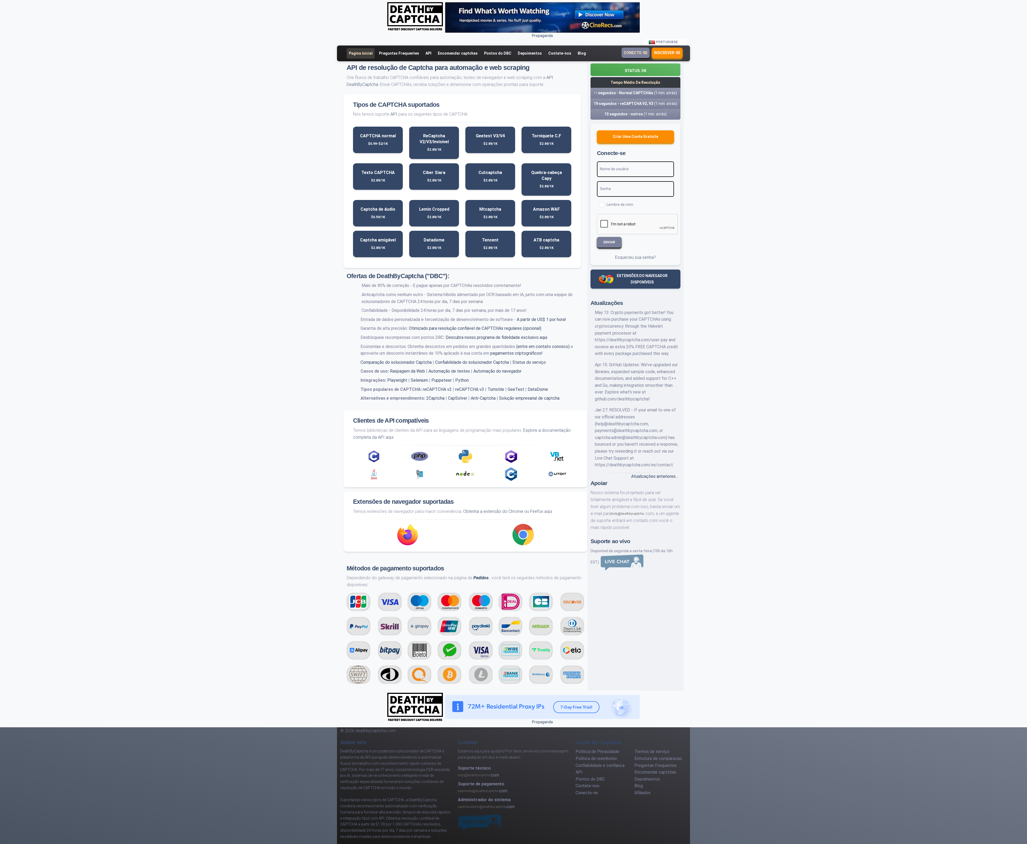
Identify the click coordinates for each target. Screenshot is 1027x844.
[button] (635, 69)
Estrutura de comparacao (658, 758)
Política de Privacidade (597, 751)
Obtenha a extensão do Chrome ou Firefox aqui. (508, 511)
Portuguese (667, 42)
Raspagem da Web (407, 371)
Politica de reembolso (596, 758)
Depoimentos (530, 53)
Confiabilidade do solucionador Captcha (472, 362)
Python (462, 380)
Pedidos (481, 577)
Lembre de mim (620, 204)
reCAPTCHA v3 (469, 389)
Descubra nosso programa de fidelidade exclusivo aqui (496, 337)
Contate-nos (559, 53)
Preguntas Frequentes (399, 53)
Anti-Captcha (483, 398)
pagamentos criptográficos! (516, 353)
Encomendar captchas (458, 53)
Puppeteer (441, 380)
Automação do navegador (497, 371)
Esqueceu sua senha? (635, 257)
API (428, 53)
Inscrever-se (667, 53)
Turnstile (496, 389)
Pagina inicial (361, 53)
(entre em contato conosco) (543, 346)
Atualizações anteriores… (654, 476)
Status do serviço (529, 362)
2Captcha (435, 398)
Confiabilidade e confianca (600, 765)
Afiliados (642, 792)
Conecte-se (635, 53)
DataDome (538, 389)
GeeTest (516, 389)
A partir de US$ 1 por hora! (541, 319)
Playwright (397, 380)
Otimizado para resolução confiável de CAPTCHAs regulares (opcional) (475, 328)
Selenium (419, 380)
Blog (582, 53)
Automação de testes (449, 371)
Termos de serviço (651, 751)
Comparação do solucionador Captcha (396, 362)
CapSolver (457, 398)
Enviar (609, 242)
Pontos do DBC (497, 53)
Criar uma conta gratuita (635, 136)
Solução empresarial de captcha (529, 398)
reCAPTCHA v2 (437, 389)
